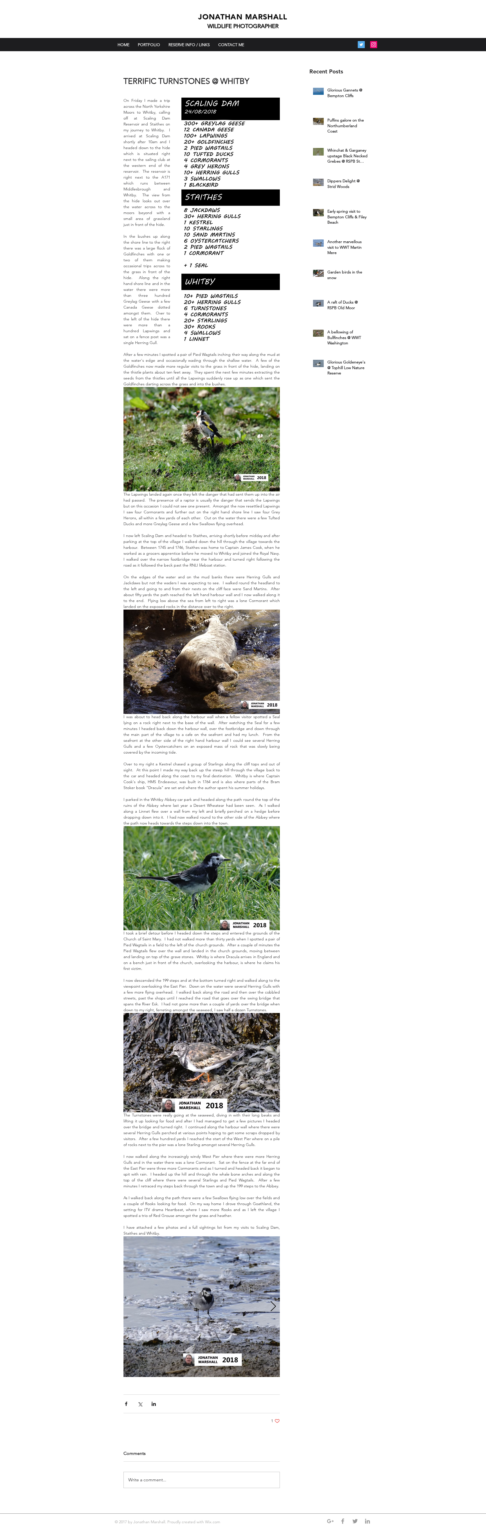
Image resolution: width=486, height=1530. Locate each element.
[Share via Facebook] (126, 1404)
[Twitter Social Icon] (361, 44)
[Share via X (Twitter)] (140, 1404)
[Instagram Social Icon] (373, 44)
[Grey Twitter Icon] (355, 1521)
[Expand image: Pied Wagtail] (201, 1306)
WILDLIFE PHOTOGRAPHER (243, 26)
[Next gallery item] (273, 1306)
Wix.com (213, 1521)
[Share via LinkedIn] (153, 1404)
